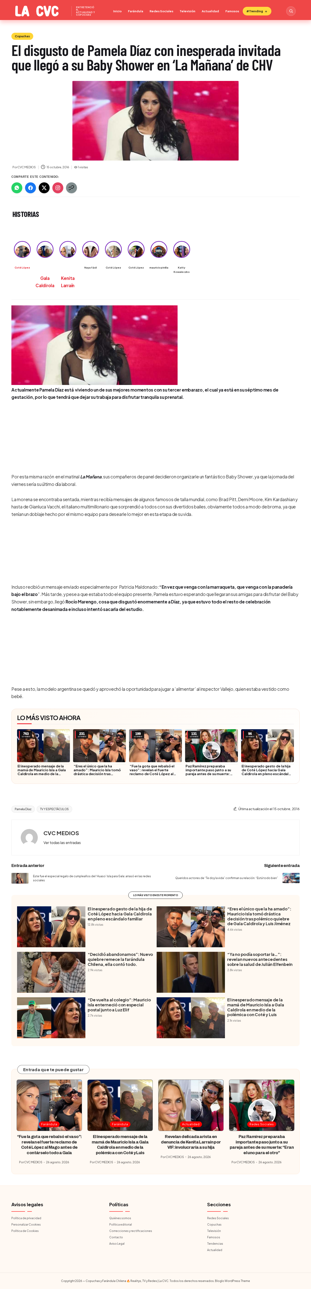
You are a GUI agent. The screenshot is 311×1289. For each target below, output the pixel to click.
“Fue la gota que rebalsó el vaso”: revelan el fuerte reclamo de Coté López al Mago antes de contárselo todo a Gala (152, 774)
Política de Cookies (25, 1231)
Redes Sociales (161, 11)
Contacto (116, 1237)
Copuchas (22, 36)
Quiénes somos (120, 1218)
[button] (62, 842)
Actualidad (210, 11)
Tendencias (215, 1243)
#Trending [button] (254, 11)
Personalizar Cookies (26, 1224)
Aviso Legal (117, 1243)
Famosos (232, 11)
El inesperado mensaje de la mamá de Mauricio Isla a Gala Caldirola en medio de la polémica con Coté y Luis (42, 772)
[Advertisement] (154, 436)
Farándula (135, 11)
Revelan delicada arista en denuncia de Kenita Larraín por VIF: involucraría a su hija (191, 1142)
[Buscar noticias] (291, 11)
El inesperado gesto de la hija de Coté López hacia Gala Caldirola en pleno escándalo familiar (266, 772)
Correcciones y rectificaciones (130, 1231)
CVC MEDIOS (61, 832)
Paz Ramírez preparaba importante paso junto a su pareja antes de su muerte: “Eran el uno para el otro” (208, 772)
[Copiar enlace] (71, 187)
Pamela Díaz (23, 809)
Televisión (187, 11)
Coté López (22, 267)
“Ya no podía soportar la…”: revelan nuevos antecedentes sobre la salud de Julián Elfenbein (260, 959)
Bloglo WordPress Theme (232, 1281)
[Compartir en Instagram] (57, 187)
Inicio (117, 11)
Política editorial (120, 1224)
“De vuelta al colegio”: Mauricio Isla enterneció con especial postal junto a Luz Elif (119, 1004)
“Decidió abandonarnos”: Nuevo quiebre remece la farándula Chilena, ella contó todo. (120, 959)
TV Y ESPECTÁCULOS (54, 809)
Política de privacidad (26, 1218)
